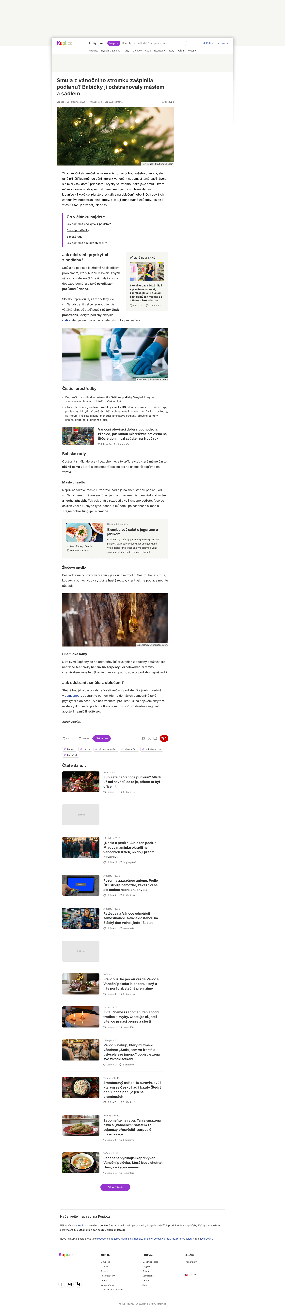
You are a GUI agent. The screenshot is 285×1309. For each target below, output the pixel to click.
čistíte (66, 320)
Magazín (113, 43)
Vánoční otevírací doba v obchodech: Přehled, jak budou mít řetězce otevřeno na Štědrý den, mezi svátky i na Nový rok (115, 432)
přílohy (180, 1238)
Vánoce (60, 101)
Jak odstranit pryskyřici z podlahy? (89, 224)
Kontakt (104, 1266)
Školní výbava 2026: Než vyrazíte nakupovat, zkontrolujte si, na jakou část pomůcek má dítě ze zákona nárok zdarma (147, 280)
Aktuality (107, 875)
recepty (101, 1238)
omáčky (147, 1238)
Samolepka (148, 1276)
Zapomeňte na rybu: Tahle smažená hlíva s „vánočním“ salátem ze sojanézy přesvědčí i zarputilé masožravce (112, 1127)
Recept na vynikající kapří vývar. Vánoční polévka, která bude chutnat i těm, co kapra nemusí (112, 1162)
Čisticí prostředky (78, 230)
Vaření (106, 974)
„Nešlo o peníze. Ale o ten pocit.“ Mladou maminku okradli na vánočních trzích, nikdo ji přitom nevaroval (112, 849)
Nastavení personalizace (112, 1289)
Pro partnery (191, 1262)
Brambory (123, 524)
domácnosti (73, 695)
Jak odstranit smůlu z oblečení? (87, 243)
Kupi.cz (104, 1216)
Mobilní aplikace (150, 1262)
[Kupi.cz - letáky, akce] (64, 44)
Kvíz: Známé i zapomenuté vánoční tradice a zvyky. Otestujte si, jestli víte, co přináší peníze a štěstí (112, 1016)
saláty (189, 1238)
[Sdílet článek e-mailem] (155, 738)
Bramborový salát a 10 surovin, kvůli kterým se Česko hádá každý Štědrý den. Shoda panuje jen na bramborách (112, 1089)
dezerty (115, 1238)
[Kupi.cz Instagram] (70, 1285)
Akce (102, 43)
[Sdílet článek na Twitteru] (149, 738)
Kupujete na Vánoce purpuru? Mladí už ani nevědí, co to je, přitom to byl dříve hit (112, 781)
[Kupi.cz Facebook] (61, 1285)
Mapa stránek (107, 1285)
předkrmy (169, 1238)
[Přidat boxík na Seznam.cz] (164, 738)
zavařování (206, 1238)
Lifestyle (107, 838)
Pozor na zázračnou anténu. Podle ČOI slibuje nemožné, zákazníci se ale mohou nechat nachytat (112, 884)
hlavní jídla (127, 1238)
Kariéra (103, 1280)
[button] (115, 1187)
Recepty (126, 43)
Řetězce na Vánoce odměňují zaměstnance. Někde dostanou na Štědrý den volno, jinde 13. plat (112, 917)
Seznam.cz (222, 43)
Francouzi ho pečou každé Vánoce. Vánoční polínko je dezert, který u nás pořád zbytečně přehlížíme (112, 983)
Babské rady (74, 236)
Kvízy (106, 1007)
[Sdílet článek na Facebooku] (143, 738)
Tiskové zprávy (107, 1276)
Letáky (92, 43)
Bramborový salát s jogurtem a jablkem (115, 538)
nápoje (138, 1238)
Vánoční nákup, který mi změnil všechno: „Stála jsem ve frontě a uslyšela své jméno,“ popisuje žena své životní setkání (112, 1051)
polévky (158, 1238)
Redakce (104, 1271)
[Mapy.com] (78, 1285)
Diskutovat (102, 738)
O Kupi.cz (105, 1262)
